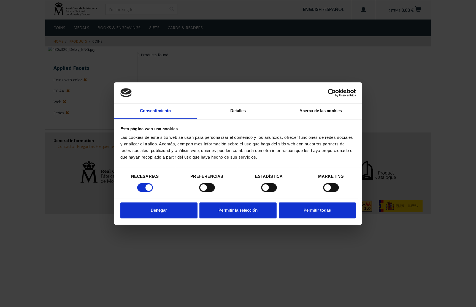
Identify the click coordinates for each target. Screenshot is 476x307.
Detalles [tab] (238, 111)
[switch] (207, 187)
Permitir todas (317, 210)
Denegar (159, 210)
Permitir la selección (238, 210)
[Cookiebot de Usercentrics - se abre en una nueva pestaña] (332, 92)
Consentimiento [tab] (155, 111)
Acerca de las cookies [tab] (320, 111)
